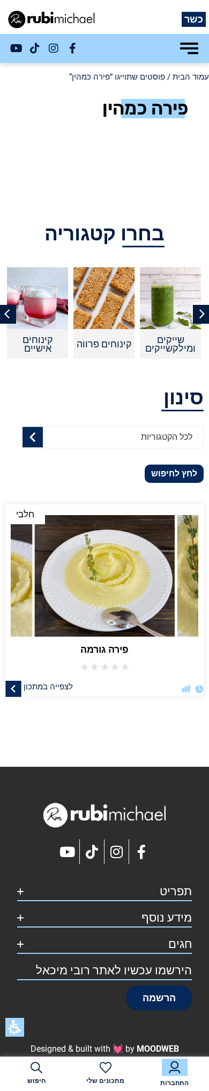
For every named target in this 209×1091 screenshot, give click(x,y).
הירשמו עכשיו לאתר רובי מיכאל (114, 970)
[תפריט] (189, 48)
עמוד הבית (191, 77)
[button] (159, 998)
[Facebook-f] (72, 48)
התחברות (174, 1083)
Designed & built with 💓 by (105, 1049)
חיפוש (36, 1081)
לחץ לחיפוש (174, 473)
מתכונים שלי (105, 1081)
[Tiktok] (34, 48)
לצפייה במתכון (48, 686)
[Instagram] (53, 48)
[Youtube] (16, 48)
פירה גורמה (104, 649)
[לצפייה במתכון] (13, 688)
